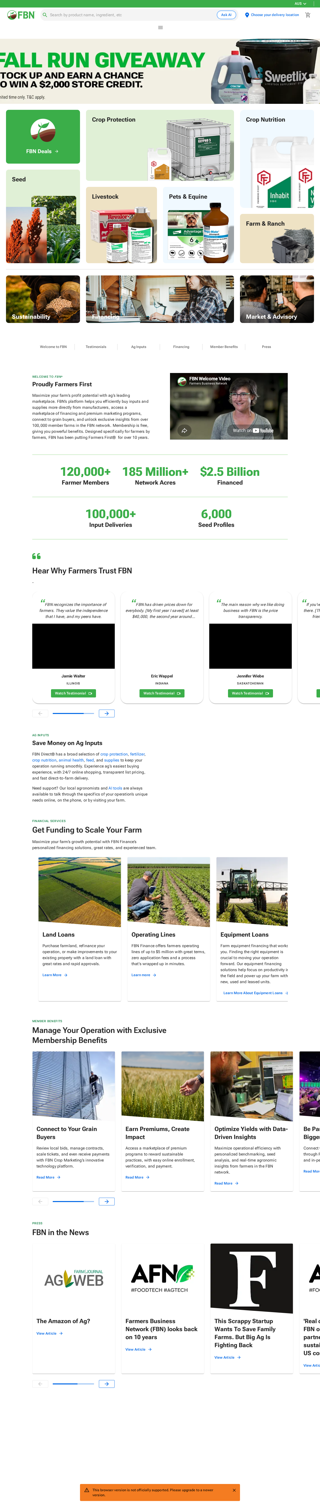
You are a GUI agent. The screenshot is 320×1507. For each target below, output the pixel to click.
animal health (71, 760)
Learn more (141, 975)
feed (90, 760)
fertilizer (137, 754)
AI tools (115, 788)
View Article (46, 1333)
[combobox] (132, 15)
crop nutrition (44, 760)
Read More (45, 1177)
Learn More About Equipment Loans (253, 993)
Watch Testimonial (70, 693)
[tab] (53, 347)
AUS (298, 4)
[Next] (107, 713)
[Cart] (308, 15)
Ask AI (226, 15)
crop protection (114, 754)
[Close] (234, 1490)
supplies (112, 760)
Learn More (52, 975)
